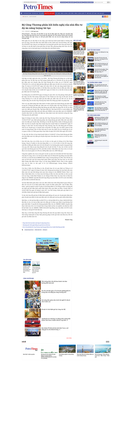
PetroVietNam (27, 13)
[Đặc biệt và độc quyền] (31, 349)
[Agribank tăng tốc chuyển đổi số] (90, 142)
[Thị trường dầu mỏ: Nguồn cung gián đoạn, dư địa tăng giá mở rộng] (90, 98)
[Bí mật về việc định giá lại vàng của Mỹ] (33, 313)
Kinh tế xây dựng (79, 2)
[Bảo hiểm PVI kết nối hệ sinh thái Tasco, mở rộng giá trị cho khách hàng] (33, 331)
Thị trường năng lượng (94, 82)
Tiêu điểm (41, 13)
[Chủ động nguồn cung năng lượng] (67, 349)
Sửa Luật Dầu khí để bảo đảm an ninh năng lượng (85, 355)
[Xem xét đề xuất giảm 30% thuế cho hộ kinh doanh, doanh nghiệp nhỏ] (90, 130)
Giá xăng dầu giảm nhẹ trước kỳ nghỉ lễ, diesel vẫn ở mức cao (56, 300)
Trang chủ (26, 16)
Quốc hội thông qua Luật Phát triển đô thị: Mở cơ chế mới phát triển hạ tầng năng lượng (101, 109)
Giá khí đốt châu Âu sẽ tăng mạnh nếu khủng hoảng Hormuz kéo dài (100, 103)
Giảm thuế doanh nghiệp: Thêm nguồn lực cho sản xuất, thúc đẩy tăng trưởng (101, 70)
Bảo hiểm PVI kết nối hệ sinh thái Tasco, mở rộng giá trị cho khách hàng (55, 328)
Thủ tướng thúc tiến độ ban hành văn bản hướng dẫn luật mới (54, 282)
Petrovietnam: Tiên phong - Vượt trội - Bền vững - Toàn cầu (102, 356)
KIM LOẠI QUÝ (100, 13)
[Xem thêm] (68, 338)
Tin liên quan (27, 260)
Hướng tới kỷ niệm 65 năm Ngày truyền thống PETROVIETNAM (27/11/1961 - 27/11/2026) (49, 356)
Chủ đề (24, 342)
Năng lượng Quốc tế (71, 2)
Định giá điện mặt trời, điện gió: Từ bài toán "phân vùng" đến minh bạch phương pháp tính (101, 92)
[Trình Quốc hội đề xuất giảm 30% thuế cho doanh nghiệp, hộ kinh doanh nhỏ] (90, 76)
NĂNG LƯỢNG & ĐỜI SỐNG (67, 13)
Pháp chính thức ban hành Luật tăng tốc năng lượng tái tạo (36, 223)
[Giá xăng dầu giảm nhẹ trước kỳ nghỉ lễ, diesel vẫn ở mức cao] (33, 303)
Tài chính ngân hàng (93, 115)
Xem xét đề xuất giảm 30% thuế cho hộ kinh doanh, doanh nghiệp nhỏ (101, 130)
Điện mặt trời (38, 229)
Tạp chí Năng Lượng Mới (88, 2)
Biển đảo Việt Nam (92, 13)
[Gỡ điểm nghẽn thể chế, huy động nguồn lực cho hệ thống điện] (27, 263)
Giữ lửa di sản (63, 2)
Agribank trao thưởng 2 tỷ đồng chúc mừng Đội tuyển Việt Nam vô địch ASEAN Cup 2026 (56, 319)
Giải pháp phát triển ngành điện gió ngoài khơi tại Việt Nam (36, 225)
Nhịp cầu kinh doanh (93, 50)
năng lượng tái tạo (29, 229)
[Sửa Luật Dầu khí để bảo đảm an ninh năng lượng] (85, 349)
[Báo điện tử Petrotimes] (38, 7)
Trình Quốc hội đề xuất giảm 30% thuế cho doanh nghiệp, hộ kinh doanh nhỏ (101, 76)
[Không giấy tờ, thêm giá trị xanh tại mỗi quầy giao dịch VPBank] (90, 136)
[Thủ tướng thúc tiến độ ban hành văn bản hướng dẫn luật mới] (33, 285)
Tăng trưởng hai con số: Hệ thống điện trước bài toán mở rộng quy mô (36, 269)
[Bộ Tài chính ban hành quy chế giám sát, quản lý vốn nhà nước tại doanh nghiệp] (90, 65)
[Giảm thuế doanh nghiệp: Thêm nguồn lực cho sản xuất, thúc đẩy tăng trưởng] (90, 71)
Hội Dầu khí (35, 13)
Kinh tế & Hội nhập (50, 13)
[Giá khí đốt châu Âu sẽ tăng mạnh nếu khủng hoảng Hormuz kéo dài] (90, 103)
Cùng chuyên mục (28, 278)
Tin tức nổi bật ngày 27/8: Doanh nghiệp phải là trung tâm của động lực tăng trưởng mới (56, 291)
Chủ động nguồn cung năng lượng (66, 355)
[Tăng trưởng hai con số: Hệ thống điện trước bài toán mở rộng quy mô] (36, 263)
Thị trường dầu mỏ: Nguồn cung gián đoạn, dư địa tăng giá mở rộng (101, 97)
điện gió (45, 229)
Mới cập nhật (77, 40)
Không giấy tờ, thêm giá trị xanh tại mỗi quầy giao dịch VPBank (101, 136)
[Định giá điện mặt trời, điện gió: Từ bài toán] (90, 92)
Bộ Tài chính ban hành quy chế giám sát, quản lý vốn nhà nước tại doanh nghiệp (101, 65)
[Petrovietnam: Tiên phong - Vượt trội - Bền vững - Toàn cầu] (103, 349)
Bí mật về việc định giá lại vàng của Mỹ (53, 309)
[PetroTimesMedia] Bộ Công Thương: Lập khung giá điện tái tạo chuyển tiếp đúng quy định (44, 227)
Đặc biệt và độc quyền (29, 354)
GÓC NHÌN (57, 13)
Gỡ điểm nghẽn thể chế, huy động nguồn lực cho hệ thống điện (27, 269)
